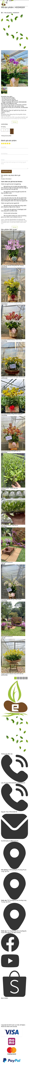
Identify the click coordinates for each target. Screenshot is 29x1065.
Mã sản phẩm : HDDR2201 (11, 12)
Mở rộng (14, 122)
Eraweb (15, 1026)
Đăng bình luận (6, 171)
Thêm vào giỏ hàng (12, 131)
